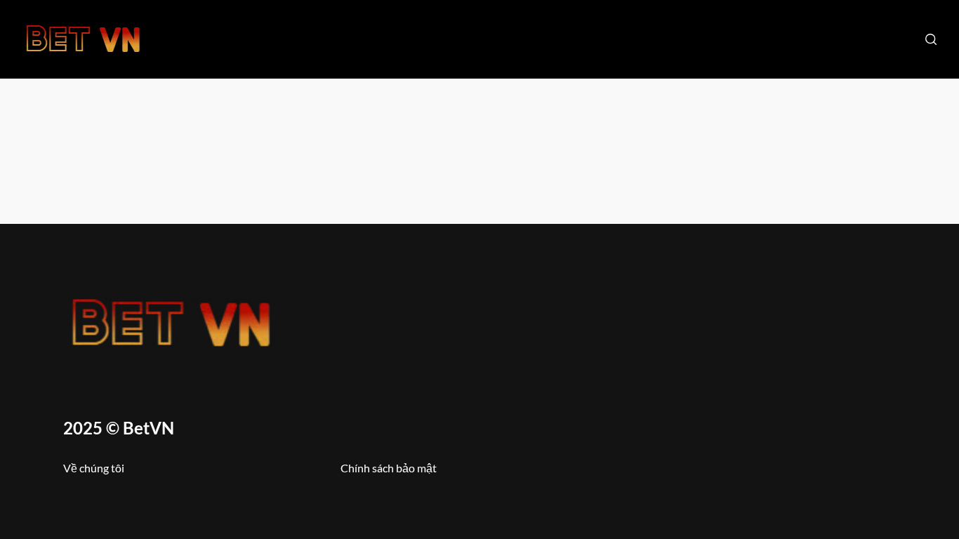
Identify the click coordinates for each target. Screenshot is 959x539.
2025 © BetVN (118, 428)
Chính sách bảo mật (388, 467)
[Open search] (931, 39)
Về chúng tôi (93, 467)
